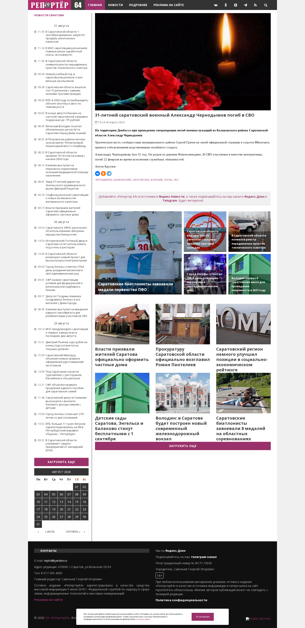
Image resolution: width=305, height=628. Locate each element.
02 (84, 487)
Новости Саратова (49, 15)
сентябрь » (73, 531)
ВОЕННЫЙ (156, 179)
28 (69, 517)
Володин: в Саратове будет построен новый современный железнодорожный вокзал (181, 428)
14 (69, 502)
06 (61, 494)
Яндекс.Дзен (254, 196)
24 (38, 517)
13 (61, 502)
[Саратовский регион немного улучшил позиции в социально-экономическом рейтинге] (243, 324)
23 (84, 509)
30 (84, 517)
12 (53, 502)
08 (76, 494)
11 (46, 502)
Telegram (169, 200)
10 (38, 502)
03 (38, 494)
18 (46, 509)
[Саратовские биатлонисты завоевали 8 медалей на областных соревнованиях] (243, 393)
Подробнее (138, 5)
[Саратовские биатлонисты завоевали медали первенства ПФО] (138, 252)
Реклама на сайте (169, 5)
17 (38, 509)
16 (84, 502)
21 (69, 509)
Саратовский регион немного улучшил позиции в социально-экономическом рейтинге (242, 359)
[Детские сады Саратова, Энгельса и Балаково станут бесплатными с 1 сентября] (122, 393)
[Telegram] (109, 173)
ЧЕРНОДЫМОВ (103, 179)
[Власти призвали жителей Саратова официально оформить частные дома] (122, 324)
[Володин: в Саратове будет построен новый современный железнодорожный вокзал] (183, 393)
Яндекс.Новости (171, 196)
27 (61, 517)
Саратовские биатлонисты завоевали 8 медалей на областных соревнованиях (240, 428)
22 (76, 509)
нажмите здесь (143, 619)
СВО (175, 179)
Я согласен (203, 616)
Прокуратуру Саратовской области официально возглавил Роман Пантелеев (183, 356)
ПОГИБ (168, 179)
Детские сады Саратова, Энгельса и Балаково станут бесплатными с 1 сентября (119, 428)
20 (61, 509)
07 (69, 494)
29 (76, 517)
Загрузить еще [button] (61, 462)
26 (53, 517)
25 (46, 517)
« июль (50, 531)
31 (38, 524)
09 (84, 494)
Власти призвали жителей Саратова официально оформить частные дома (122, 356)
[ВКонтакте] (97, 173)
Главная (95, 5)
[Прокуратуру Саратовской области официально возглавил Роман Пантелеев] (183, 324)
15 (76, 502)
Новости (115, 5)
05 (53, 494)
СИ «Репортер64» (57, 618)
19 (53, 509)
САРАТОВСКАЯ (140, 179)
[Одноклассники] (103, 173)
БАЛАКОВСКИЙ (122, 179)
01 (76, 487)
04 (46, 494)
